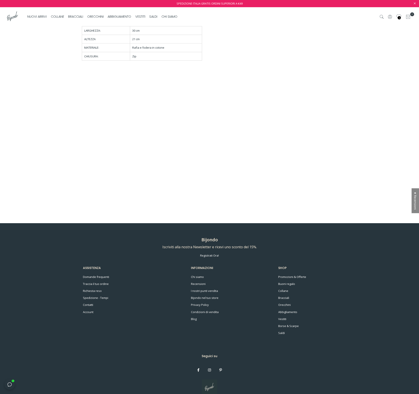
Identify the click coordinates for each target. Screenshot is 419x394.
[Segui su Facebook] (198, 370)
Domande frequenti (96, 277)
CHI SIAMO (169, 16)
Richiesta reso (92, 291)
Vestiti (282, 319)
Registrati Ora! (209, 255)
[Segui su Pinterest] (221, 370)
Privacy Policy (200, 305)
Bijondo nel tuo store (204, 298)
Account (88, 312)
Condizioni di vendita (205, 312)
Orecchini (284, 305)
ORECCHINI (95, 16)
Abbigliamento (287, 312)
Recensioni (198, 284)
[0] (408, 16)
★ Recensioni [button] (415, 201)
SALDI (153, 16)
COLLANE (57, 16)
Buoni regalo (286, 284)
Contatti (88, 305)
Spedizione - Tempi (95, 298)
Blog (194, 319)
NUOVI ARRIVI (37, 16)
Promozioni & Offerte (292, 277)
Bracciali (283, 298)
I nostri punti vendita (204, 291)
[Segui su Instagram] (209, 370)
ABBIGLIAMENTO (119, 16)
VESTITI (140, 16)
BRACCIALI (75, 16)
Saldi (281, 333)
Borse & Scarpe (288, 326)
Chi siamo (197, 277)
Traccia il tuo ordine (96, 284)
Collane (283, 291)
